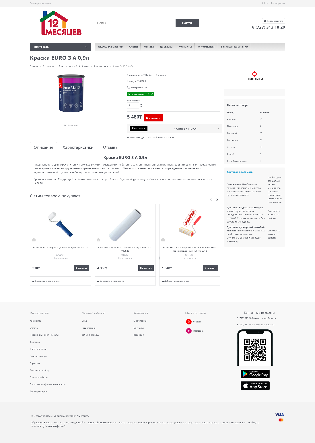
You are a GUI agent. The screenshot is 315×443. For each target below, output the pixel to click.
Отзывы (110, 147)
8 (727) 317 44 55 (246, 324)
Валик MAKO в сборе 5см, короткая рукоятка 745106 (60, 247)
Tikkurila (147, 75)
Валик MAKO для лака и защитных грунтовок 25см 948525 (125, 249)
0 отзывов (161, 75)
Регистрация (278, 3)
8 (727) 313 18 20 (246, 318)
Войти (264, 3)
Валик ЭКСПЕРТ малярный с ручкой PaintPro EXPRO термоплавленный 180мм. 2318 (190, 249)
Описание (43, 147)
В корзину (154, 117)
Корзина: (275, 20)
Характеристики (78, 147)
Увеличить (73, 125)
